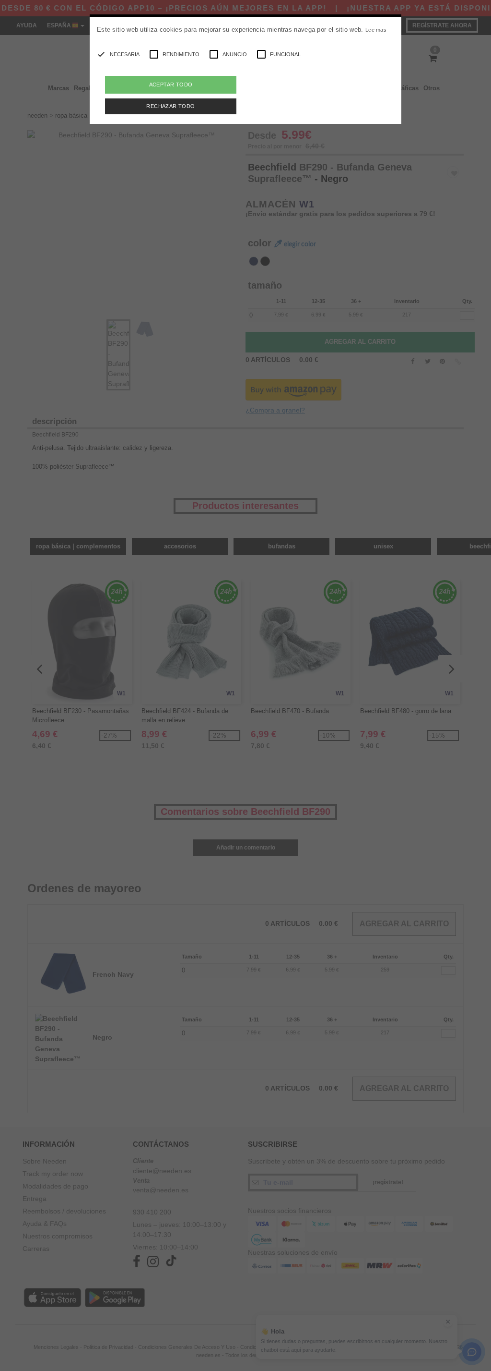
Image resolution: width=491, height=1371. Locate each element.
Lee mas (375, 30)
